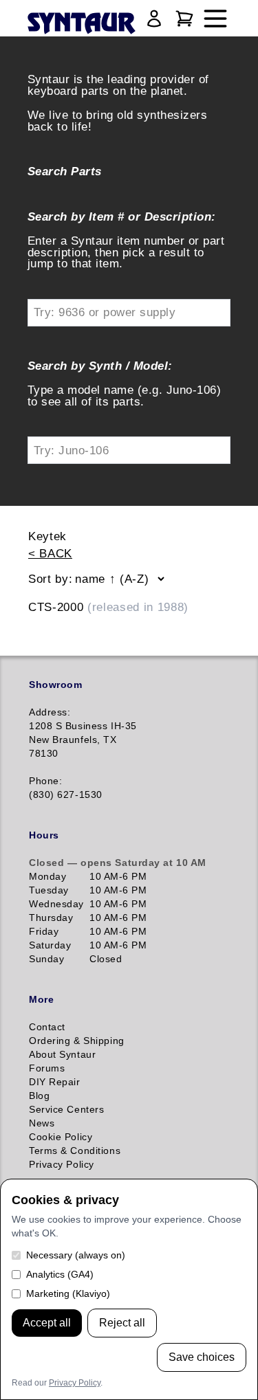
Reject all (122, 1323)
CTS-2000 (108, 607)
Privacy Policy (74, 1383)
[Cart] (184, 18)
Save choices (202, 1357)
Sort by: (50, 579)
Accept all (47, 1323)
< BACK (50, 553)
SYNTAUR (81, 24)
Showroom (55, 684)
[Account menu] (154, 18)
